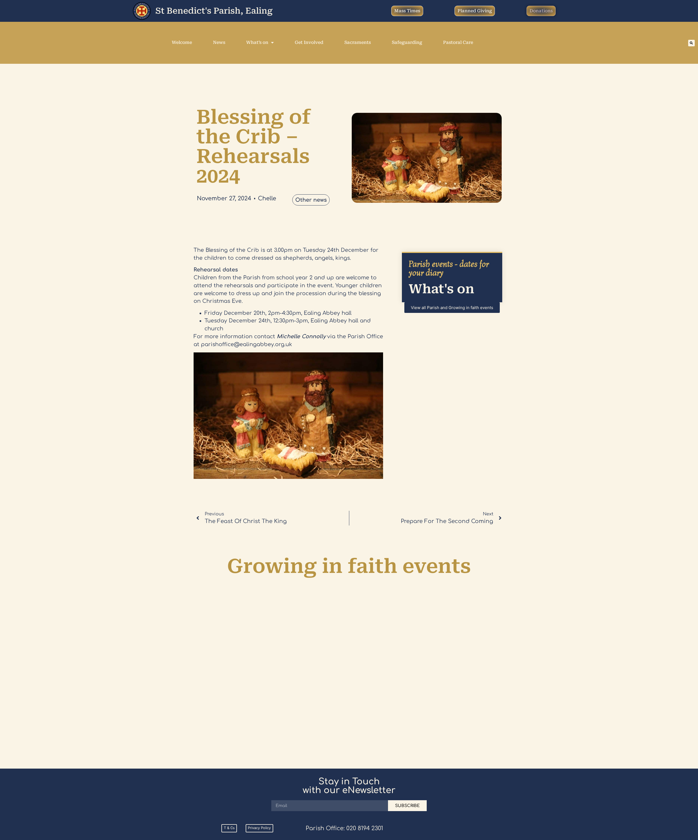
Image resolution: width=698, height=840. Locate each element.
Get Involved (309, 42)
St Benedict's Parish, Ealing (214, 11)
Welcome (182, 42)
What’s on (257, 42)
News (219, 42)
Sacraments (357, 42)
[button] (691, 43)
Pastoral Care (458, 42)
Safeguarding (407, 42)
